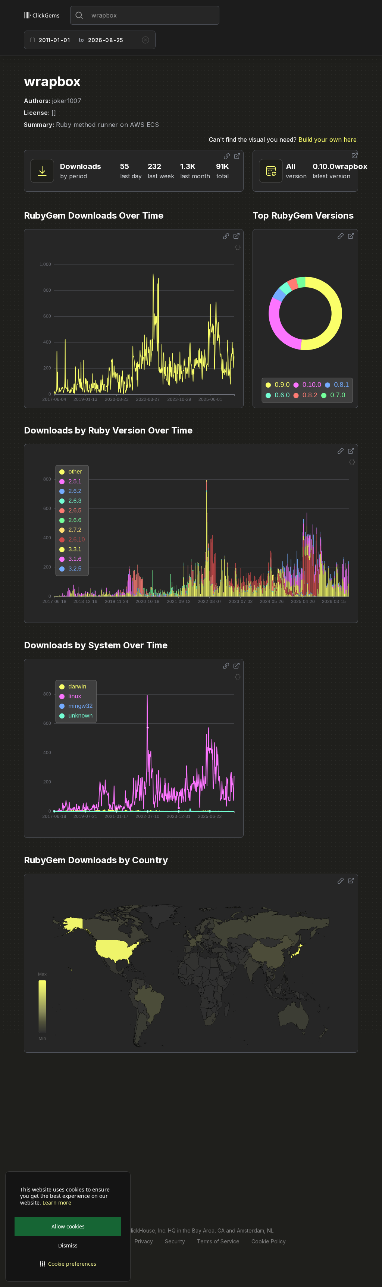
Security (175, 1241)
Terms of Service (218, 1241)
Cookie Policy (268, 1241)
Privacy (144, 1241)
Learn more (57, 1202)
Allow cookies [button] (68, 1226)
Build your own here (327, 139)
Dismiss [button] (68, 1245)
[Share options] (227, 156)
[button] (68, 1263)
